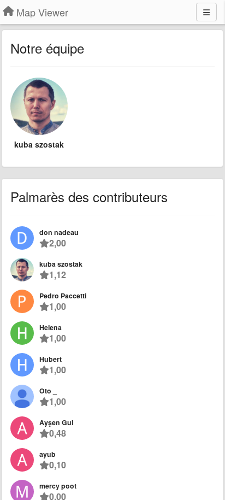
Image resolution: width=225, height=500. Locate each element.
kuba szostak (39, 144)
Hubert (50, 359)
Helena (50, 327)
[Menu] (206, 12)
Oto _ (48, 391)
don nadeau (59, 232)
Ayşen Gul (56, 422)
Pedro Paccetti (62, 296)
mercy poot (57, 486)
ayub (47, 454)
